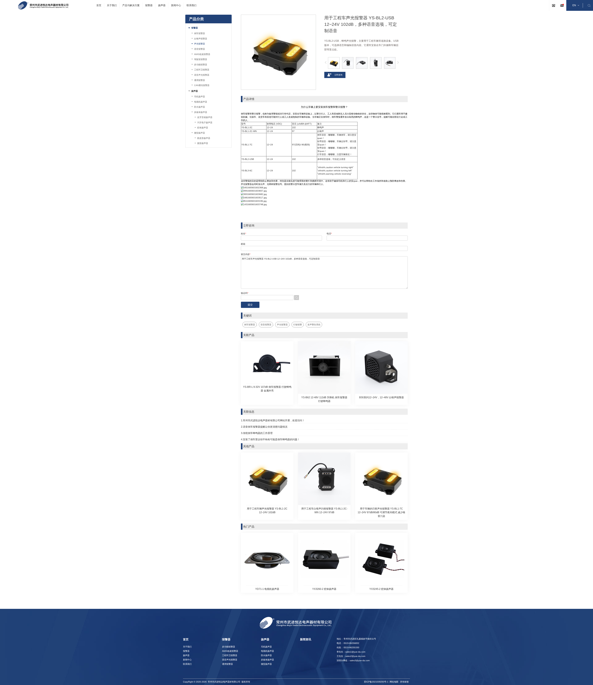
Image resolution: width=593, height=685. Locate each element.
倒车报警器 (249, 324)
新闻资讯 (305, 639)
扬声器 (186, 655)
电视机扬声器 (267, 651)
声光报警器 (282, 324)
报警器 (186, 651)
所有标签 (404, 682)
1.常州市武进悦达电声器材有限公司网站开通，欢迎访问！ (273, 420)
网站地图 (394, 682)
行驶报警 (297, 324)
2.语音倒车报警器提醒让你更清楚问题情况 (264, 426)
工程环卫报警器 (229, 655)
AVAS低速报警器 (230, 651)
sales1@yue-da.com (355, 652)
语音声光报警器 (229, 659)
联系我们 (187, 664)
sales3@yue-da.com (360, 660)
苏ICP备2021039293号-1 (376, 682)
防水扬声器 (266, 655)
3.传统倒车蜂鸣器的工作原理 (257, 433)
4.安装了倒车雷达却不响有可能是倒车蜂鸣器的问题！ (270, 439)
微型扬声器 (266, 664)
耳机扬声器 (266, 646)
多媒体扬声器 (267, 659)
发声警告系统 (313, 324)
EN (574, 5)
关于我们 (187, 646)
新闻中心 (187, 659)
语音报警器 (266, 324)
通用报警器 (227, 664)
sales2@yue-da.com (355, 656)
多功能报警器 (228, 646)
